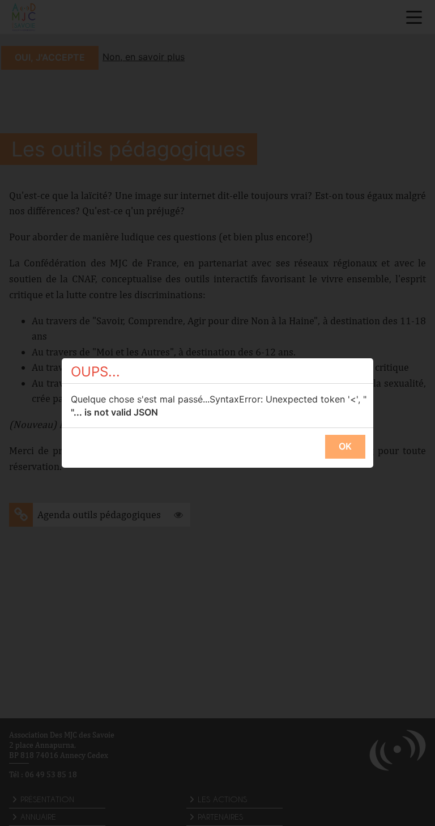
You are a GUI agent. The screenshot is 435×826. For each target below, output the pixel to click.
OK (345, 446)
